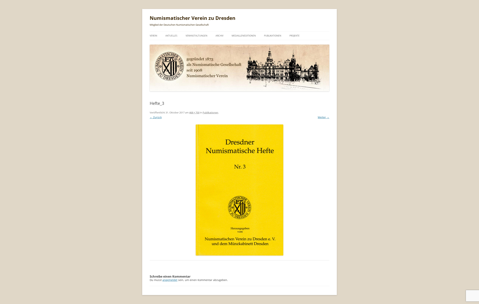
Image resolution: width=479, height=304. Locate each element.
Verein (153, 35)
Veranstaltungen (196, 35)
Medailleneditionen (244, 35)
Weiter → (323, 117)
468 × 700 (194, 112)
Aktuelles (171, 35)
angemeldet (169, 280)
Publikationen (272, 35)
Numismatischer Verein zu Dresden (192, 18)
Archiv (219, 35)
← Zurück (156, 117)
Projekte (294, 35)
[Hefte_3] (239, 190)
